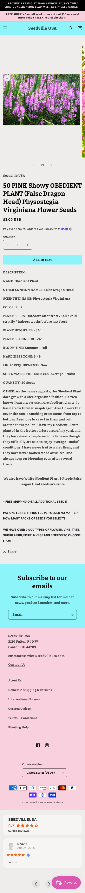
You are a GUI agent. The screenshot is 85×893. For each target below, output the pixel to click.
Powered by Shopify (53, 802)
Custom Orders (19, 708)
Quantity (9, 236)
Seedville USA (37, 802)
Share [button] (12, 551)
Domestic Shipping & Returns (30, 690)
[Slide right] (51, 165)
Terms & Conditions (22, 718)
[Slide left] (33, 165)
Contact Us (16, 664)
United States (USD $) (40, 772)
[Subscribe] (72, 615)
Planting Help (18, 727)
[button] (5, 28)
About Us (15, 680)
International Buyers (24, 699)
